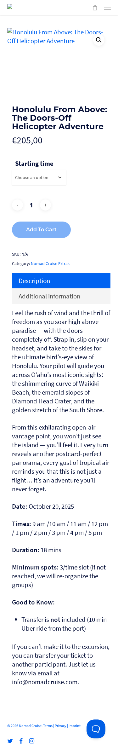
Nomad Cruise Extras (50, 263)
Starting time (34, 163)
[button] (107, 7)
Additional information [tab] (49, 296)
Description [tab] (34, 280)
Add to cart (41, 230)
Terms (48, 725)
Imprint (75, 725)
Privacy (60, 725)
